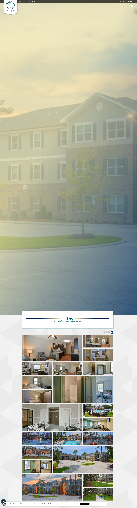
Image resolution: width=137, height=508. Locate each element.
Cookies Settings (93, 504)
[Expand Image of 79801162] (98, 438)
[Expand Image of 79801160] (98, 424)
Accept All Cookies (84, 504)
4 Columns (109, 332)
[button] (4, 504)
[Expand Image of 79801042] (83, 389)
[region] (55, 504)
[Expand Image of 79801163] (52, 348)
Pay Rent (130, 1)
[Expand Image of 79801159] (98, 355)
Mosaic (112, 332)
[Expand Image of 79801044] (37, 396)
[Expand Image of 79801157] (52, 487)
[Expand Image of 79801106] (83, 459)
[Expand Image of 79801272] (67, 438)
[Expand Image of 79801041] (67, 368)
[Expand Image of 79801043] (98, 368)
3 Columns (107, 332)
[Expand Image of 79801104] (37, 452)
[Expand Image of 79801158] (98, 341)
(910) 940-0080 (32, 1)
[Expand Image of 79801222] (52, 417)
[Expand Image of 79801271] (37, 438)
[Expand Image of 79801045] (98, 410)
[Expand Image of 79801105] (37, 466)
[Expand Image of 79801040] (37, 382)
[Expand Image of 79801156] (98, 480)
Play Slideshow (104, 332)
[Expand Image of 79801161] (37, 368)
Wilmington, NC (22, 1)
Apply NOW (123, 1)
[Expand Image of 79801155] (98, 494)
